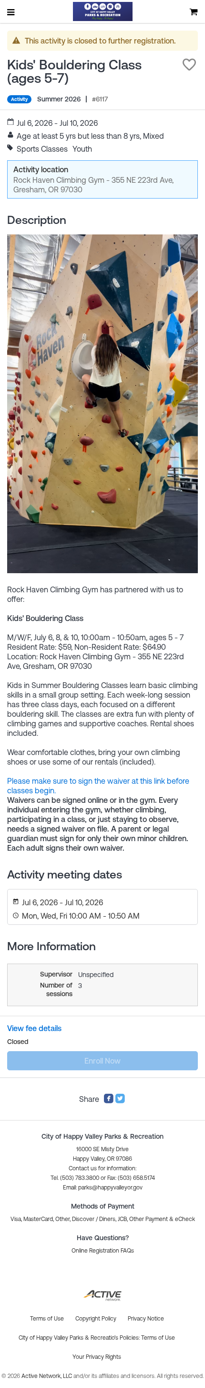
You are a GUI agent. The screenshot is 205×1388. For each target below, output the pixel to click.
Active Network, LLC (47, 1376)
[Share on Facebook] (108, 1101)
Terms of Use (158, 1337)
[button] (189, 64)
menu (11, 11)
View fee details (34, 1028)
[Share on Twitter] (120, 1101)
